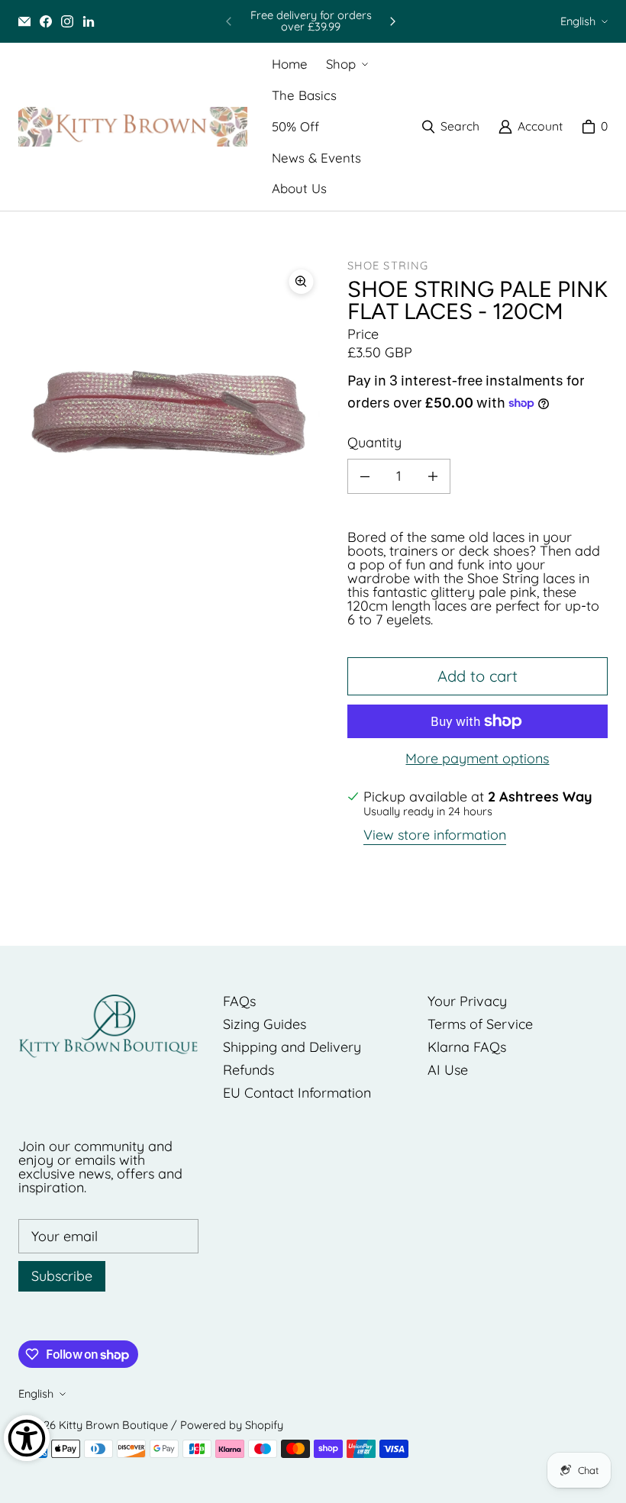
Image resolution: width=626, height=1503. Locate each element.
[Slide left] (229, 21)
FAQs (239, 1001)
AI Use (448, 1070)
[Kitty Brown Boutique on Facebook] (45, 21)
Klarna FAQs (467, 1047)
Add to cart (477, 675)
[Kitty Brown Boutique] (132, 127)
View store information (434, 835)
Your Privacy (467, 1001)
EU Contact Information (297, 1092)
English (577, 21)
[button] (345, 64)
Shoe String (387, 265)
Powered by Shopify (231, 1425)
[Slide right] (392, 21)
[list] (170, 412)
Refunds (248, 1070)
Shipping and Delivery (292, 1047)
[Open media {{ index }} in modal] (170, 413)
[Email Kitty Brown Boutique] (24, 21)
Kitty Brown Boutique (113, 1425)
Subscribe (61, 1276)
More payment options (477, 759)
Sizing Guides (264, 1024)
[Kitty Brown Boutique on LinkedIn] (88, 21)
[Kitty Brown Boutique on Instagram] (67, 21)
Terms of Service (480, 1024)
